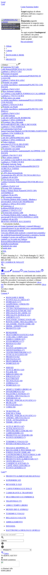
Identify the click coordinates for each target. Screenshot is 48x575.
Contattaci (5, 237)
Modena (16, 242)
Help (40, 228)
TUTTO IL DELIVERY (19, 144)
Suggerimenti (16, 235)
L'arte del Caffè (7, 118)
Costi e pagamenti (32, 228)
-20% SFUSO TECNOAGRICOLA (26, 175)
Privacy (24, 237)
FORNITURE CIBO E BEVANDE (22, 124)
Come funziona (7, 226)
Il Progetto (20, 230)
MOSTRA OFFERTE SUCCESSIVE (16, 221)
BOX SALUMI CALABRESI (30, 160)
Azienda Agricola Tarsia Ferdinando (15, 166)
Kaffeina (4, 208)
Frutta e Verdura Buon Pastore (12, 191)
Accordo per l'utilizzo (18, 239)
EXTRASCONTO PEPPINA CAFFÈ (23, 217)
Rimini (15, 244)
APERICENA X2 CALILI (21, 69)
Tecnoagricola (6, 175)
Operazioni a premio (29, 235)
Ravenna (9, 244)
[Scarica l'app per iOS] (6, 248)
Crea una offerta (7, 233)
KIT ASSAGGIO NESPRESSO (21, 202)
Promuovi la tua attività (16, 228)
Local (3, 2)
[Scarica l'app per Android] (9, 246)
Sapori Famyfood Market (11, 131)
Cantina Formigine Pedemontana (13, 182)
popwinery (5, 144)
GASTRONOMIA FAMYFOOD (34, 131)
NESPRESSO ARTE (21, 138)
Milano (10, 242)
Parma (22, 242)
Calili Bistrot (6, 69)
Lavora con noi (15, 237)
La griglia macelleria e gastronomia (14, 76)
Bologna (4, 242)
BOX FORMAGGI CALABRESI (31, 94)
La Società (41, 235)
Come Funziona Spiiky (30, 7)
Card (3, 4)
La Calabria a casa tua (9, 94)
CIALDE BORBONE (22, 118)
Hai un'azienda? (27, 42)
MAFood (4, 124)
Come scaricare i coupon (23, 233)
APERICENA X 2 (15, 208)
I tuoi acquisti (38, 233)
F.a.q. (8, 239)
